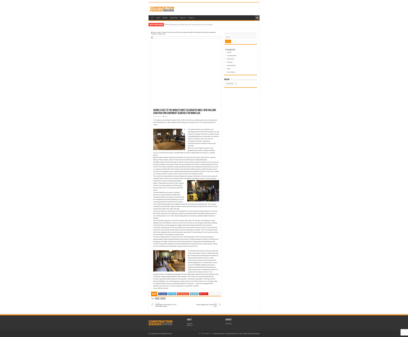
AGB (240, 333)
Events (158, 18)
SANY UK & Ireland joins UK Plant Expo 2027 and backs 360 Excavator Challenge (189, 24)
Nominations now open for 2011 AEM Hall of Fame (166, 304)
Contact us (191, 18)
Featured (229, 62)
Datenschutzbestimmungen (251, 333)
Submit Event (174, 18)
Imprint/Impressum (231, 333)
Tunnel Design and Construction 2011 (206, 304)
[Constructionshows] (162, 8)
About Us (183, 18)
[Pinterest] (205, 333)
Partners (165, 18)
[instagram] (210, 333)
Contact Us (228, 323)
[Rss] (199, 333)
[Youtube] (207, 333)
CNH (157, 298)
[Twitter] (203, 333)
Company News (232, 55)
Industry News (231, 65)
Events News (231, 59)
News (159, 32)
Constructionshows (218, 333)
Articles (229, 52)
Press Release (231, 72)
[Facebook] (201, 333)
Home (152, 17)
